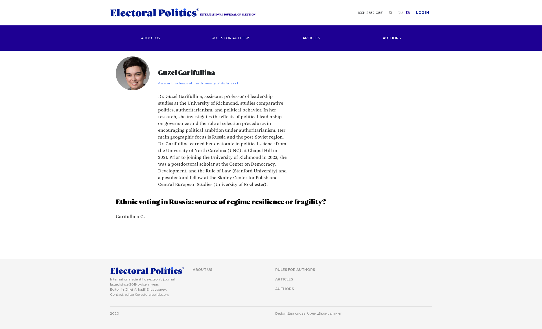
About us (150, 38)
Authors (392, 38)
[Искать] (390, 12)
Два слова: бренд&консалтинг (314, 313)
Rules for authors (231, 38)
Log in (422, 12)
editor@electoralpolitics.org (147, 294)
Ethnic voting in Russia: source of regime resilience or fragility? (221, 202)
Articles (311, 38)
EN (407, 12)
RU (400, 12)
